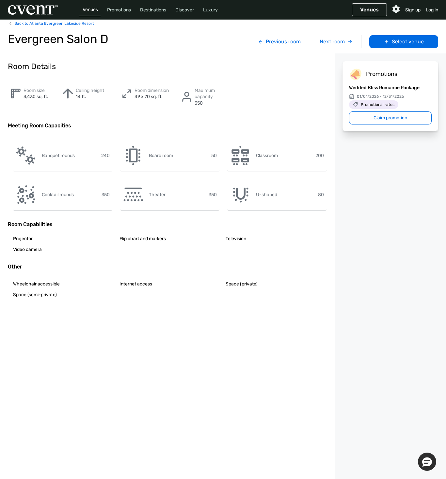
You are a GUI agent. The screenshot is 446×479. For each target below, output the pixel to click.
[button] (427, 462)
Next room (332, 41)
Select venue (408, 41)
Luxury (210, 10)
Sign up (413, 10)
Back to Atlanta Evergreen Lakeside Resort (54, 23)
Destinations (153, 10)
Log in (432, 10)
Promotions (119, 10)
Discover (184, 10)
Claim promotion (390, 118)
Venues (90, 9)
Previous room (283, 41)
